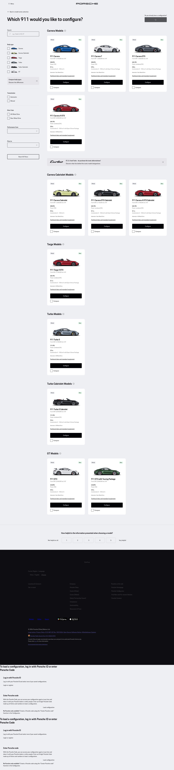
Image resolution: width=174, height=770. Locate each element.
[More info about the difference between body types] (65, 31)
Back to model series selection (19, 12)
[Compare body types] (37, 81)
